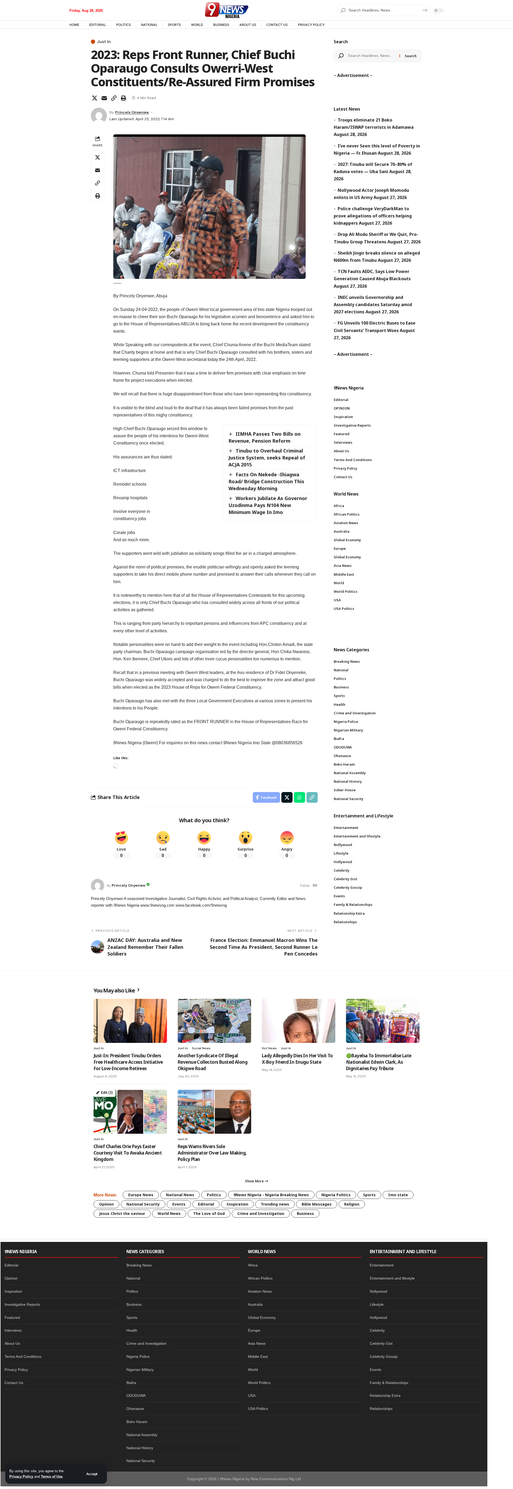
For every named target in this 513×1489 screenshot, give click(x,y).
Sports (369, 1194)
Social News (201, 1048)
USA (251, 1395)
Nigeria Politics (336, 1194)
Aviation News (260, 1291)
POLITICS (123, 25)
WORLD (197, 25)
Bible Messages (317, 1204)
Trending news (275, 1204)
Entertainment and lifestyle (392, 1278)
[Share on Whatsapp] (299, 797)
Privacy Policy (21, 1477)
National (133, 1278)
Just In (104, 42)
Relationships (381, 1408)
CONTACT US (277, 25)
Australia (255, 1304)
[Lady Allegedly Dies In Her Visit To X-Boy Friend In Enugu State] (298, 1021)
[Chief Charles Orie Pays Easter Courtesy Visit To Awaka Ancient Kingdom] (130, 1112)
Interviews (13, 1330)
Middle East (258, 1356)
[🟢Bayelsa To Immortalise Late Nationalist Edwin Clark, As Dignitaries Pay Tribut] (382, 1021)
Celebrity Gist (381, 1343)
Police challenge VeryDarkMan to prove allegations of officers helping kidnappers (373, 216)
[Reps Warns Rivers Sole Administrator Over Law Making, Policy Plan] (214, 1112)
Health (131, 1330)
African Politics (260, 1278)
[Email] (104, 98)
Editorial (206, 1204)
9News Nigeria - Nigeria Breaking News (271, 1194)
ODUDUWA (136, 1395)
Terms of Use (52, 1477)
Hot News (269, 1048)
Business (305, 1213)
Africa (253, 1265)
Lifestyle (377, 1304)
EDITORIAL (97, 25)
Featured (12, 1317)
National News (180, 1194)
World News (169, 1213)
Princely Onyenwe (132, 112)
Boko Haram (136, 1422)
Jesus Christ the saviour (122, 1213)
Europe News (140, 1194)
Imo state (398, 1194)
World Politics (259, 1383)
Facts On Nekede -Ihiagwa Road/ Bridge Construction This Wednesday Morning (266, 481)
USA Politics (258, 1408)
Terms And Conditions (23, 1356)
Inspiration (237, 1204)
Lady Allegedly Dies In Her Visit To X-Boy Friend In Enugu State (297, 1059)
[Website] (315, 886)
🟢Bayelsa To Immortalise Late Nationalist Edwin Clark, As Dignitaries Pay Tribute (378, 1062)
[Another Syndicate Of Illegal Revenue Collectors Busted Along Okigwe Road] (214, 1021)
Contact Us (14, 1383)
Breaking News (139, 1265)
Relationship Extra (385, 1395)
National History (139, 1448)
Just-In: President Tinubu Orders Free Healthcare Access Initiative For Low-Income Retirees (128, 1062)
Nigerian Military (140, 1369)
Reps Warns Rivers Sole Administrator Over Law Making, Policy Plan (212, 1152)
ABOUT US (247, 25)
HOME (74, 25)
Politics (214, 1194)
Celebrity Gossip (384, 1356)
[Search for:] (372, 56)
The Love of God (209, 1213)
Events (178, 1204)
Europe (254, 1330)
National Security (143, 1204)
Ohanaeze (135, 1408)
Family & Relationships (389, 1383)
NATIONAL (149, 25)
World (253, 1369)
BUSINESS (221, 25)
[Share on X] (94, 98)
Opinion (106, 1204)
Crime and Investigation (260, 1213)
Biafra (131, 1383)
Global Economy (262, 1317)
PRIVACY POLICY (311, 25)
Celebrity (377, 1330)
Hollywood (378, 1317)
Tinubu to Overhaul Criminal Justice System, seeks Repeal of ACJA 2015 (266, 457)
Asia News (257, 1343)
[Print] (123, 98)
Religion (351, 1204)
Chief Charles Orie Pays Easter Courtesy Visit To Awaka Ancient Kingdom (128, 1152)
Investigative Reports (22, 1304)
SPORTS (174, 25)
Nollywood (378, 1291)
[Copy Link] (114, 98)
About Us (12, 1343)
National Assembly (141, 1435)
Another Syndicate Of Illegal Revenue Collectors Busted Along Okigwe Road (212, 1062)
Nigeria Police (138, 1356)
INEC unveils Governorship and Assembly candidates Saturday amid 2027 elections (373, 304)
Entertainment (382, 1265)
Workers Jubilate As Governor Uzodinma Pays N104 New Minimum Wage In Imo (267, 505)
